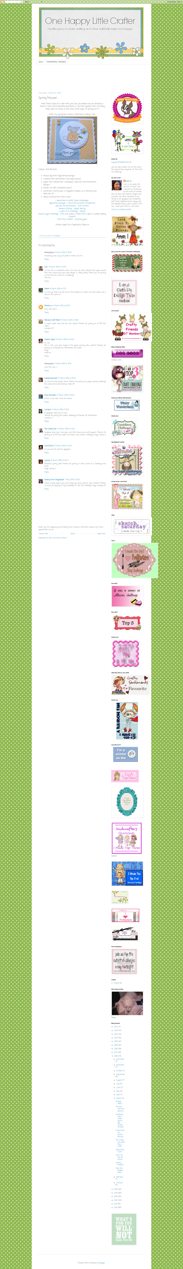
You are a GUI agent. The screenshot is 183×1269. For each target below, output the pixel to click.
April (118, 1094)
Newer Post (43, 534)
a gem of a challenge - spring (72, 211)
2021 (116, 1038)
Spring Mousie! (119, 1164)
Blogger (102, 1263)
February (119, 1177)
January (119, 1182)
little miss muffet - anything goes (72, 219)
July (118, 1084)
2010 (116, 1207)
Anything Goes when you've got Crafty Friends (119, 1120)
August (119, 1080)
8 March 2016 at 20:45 (57, 267)
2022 (116, 1034)
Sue (46, 267)
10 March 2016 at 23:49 (65, 339)
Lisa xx (128, 181)
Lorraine (47, 409)
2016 (116, 1056)
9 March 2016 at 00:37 (61, 305)
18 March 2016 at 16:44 (59, 460)
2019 (116, 1045)
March (119, 1098)
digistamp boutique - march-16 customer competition (72, 203)
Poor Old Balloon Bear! (119, 1170)
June (118, 1087)
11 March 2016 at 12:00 (62, 363)
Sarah (46, 288)
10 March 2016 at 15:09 (69, 320)
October (119, 1071)
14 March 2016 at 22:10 (66, 429)
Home (41, 62)
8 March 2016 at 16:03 (62, 252)
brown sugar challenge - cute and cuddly (56, 213)
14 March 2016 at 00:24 (67, 378)
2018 (116, 1049)
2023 (116, 1030)
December (120, 1059)
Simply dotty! (119, 1102)
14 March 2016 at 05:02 (65, 395)
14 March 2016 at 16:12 (60, 409)
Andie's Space (49, 339)
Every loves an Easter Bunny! (120, 1133)
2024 (116, 1027)
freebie (116, 983)
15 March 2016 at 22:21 (63, 446)
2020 (116, 1041)
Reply (46, 259)
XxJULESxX (48, 446)
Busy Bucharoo (50, 395)
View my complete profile (121, 209)
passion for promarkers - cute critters (72, 205)
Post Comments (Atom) (58, 538)
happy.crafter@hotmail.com (121, 162)
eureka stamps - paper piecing (72, 208)
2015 (116, 1189)
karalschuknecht (50, 378)
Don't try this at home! (119, 1157)
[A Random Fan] (127, 739)
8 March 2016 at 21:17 (58, 288)
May (118, 1091)
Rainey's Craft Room (52, 320)
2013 (116, 1196)
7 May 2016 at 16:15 (72, 479)
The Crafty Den (50, 429)
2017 (116, 1052)
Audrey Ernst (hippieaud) (54, 479)
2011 (116, 1204)
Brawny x (48, 305)
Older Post (101, 534)
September (120, 1074)
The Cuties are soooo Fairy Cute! (120, 1143)
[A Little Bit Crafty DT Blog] (127, 631)
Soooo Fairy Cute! (120, 1150)
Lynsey (47, 460)
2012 (116, 1200)
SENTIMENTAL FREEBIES (56, 62)
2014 (116, 1193)
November (120, 1065)
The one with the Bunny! (120, 1109)
